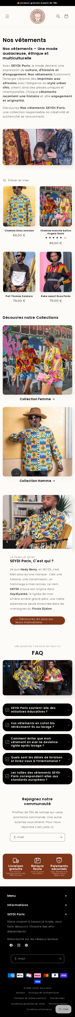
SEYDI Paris (38, 988)
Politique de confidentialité (44, 992)
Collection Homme (35, 481)
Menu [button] (11, 896)
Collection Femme (35, 399)
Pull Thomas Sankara (19, 296)
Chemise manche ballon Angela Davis (55, 232)
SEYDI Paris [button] (16, 914)
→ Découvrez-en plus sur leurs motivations (34, 620)
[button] (7, 16)
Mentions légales (58, 1003)
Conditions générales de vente (28, 1003)
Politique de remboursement (30, 998)
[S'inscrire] (61, 837)
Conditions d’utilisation (39, 1009)
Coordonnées (57, 998)
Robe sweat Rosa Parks (56, 296)
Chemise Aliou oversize (19, 230)
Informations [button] (17, 905)
